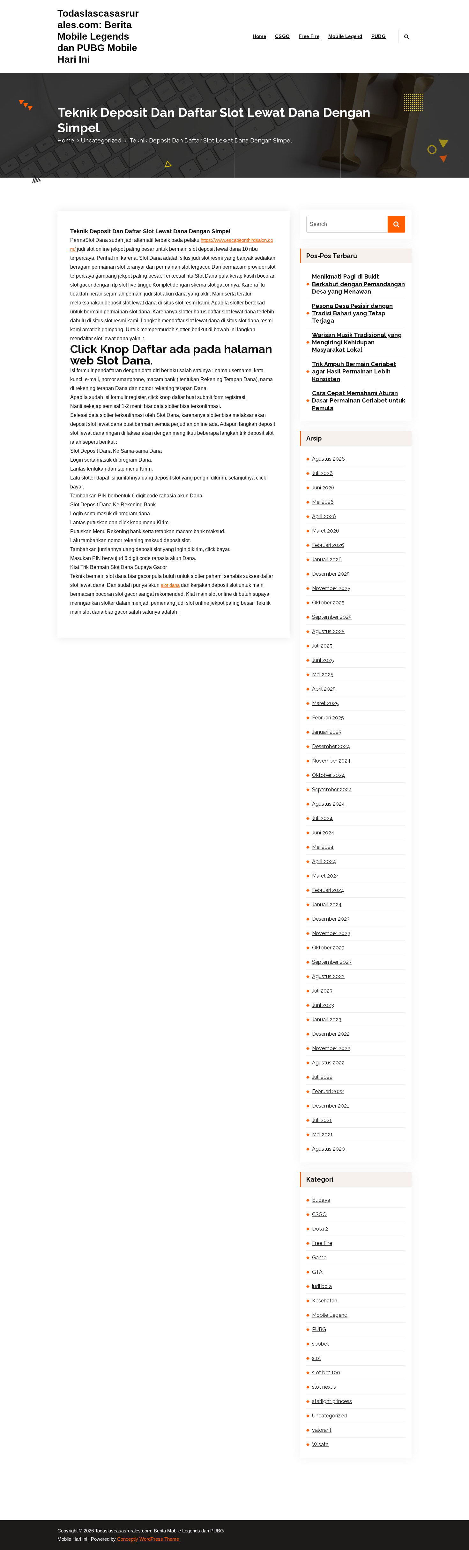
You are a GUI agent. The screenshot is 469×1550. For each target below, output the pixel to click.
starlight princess (332, 1401)
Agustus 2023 (328, 976)
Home (259, 36)
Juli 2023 (322, 991)
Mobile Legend (345, 36)
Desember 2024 (331, 746)
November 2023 (331, 933)
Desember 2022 (331, 1034)
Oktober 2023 (328, 948)
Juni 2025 (323, 660)
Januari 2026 (327, 559)
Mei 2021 (322, 1135)
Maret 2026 (325, 531)
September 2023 (332, 962)
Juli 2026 (322, 473)
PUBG (378, 36)
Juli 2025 (322, 646)
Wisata (320, 1444)
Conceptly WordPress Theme (148, 1539)
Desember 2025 (331, 574)
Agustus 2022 (328, 1063)
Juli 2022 (322, 1077)
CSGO (282, 36)
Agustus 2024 (328, 804)
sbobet (320, 1344)
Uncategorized (101, 140)
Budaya (321, 1200)
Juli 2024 (322, 818)
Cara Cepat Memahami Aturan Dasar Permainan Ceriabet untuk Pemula (358, 400)
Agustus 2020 (328, 1149)
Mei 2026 (323, 502)
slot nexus (324, 1387)
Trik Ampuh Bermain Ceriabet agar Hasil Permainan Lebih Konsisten (354, 371)
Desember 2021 (330, 1106)
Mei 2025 (322, 674)
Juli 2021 (322, 1120)
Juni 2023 (323, 1005)
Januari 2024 (327, 905)
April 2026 (324, 516)
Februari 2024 (328, 890)
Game (319, 1258)
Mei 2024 (323, 847)
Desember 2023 (331, 919)
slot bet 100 (326, 1373)
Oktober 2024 (328, 775)
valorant (321, 1430)
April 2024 (324, 861)
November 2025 (331, 588)
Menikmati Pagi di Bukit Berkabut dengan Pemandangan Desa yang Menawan (358, 284)
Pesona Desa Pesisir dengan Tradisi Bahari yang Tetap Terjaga (352, 313)
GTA (317, 1272)
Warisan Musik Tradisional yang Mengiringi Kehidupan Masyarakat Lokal (357, 342)
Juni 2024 (323, 833)
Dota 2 (320, 1229)
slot (316, 1358)
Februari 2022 (328, 1091)
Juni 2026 (323, 488)
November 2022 (331, 1048)
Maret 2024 (325, 876)
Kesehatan (324, 1301)
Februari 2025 (328, 718)
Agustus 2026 (328, 459)
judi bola (322, 1286)
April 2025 (324, 689)
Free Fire (309, 36)
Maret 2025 (325, 703)
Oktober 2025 (328, 603)
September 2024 (332, 790)
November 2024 (331, 761)
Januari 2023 (326, 1020)
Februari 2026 (328, 545)
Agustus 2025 (328, 631)
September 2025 (332, 617)
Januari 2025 (326, 732)
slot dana (170, 585)
